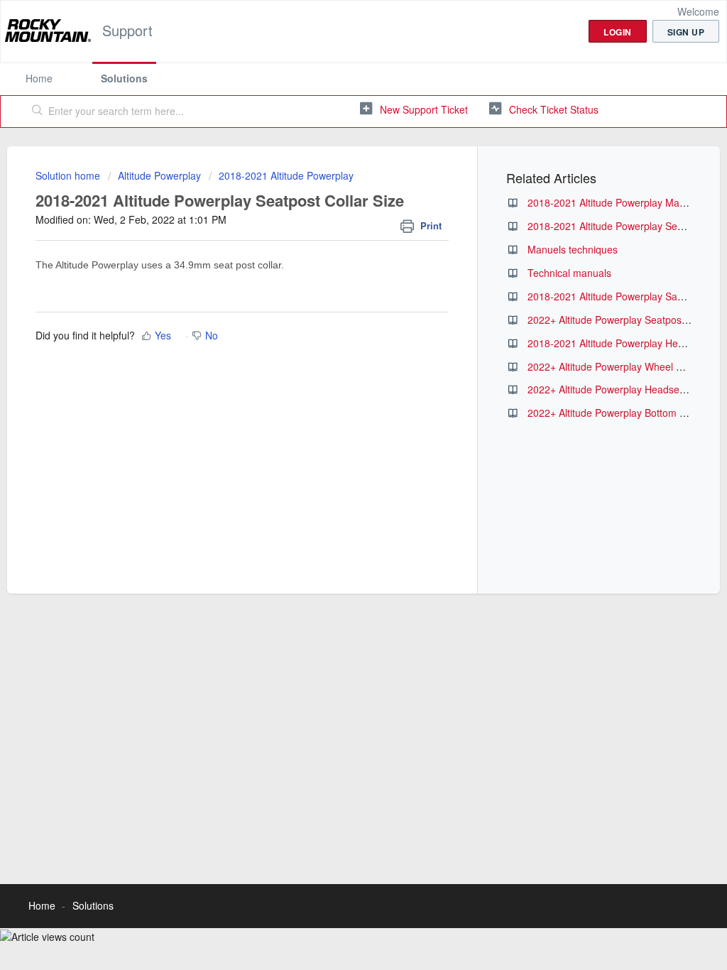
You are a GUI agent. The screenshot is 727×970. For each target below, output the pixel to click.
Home (39, 78)
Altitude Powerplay (159, 175)
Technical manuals (569, 273)
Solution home (69, 175)
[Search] (38, 111)
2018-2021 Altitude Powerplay (286, 175)
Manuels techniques (573, 249)
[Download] (337, 301)
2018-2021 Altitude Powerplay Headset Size (626, 343)
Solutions (124, 78)
